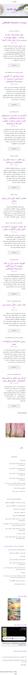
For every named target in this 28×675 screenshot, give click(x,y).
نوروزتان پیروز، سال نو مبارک (19, 488)
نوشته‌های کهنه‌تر (22, 413)
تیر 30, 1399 (14, 271)
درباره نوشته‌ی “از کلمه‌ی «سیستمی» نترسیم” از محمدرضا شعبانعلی (14, 78)
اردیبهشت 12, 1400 (14, 165)
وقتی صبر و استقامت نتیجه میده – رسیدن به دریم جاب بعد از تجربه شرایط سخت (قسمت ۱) (15, 484)
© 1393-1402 (14, 673)
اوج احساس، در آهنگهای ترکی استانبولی (13, 502)
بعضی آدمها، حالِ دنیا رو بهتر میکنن (14, 200)
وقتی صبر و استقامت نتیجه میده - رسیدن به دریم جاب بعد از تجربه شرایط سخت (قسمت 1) (14, 576)
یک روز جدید (14, 9)
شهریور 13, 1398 (14, 347)
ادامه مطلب (12, 65)
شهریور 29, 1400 (14, 84)
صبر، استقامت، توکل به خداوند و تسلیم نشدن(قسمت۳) (17, 474)
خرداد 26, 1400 (14, 126)
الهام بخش (20, 223)
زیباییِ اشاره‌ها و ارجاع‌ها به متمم (14, 343)
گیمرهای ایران (22, 509)
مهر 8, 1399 (14, 203)
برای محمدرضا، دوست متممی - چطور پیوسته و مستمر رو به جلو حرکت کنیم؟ (14, 568)
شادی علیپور (22, 512)
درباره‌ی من (19, 533)
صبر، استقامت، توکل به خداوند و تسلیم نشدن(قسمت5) (17, 563)
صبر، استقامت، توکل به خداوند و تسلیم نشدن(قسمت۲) (17, 479)
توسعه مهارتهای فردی (9, 72)
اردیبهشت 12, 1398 (14, 383)
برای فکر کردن (16, 31)
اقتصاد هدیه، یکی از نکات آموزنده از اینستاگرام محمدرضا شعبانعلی (14, 266)
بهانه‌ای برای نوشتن (19, 72)
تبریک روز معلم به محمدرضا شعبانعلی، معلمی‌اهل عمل (14, 379)
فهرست (13, 2)
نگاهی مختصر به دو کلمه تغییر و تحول (17, 559)
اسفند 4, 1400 (14, 43)
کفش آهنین (22, 460)
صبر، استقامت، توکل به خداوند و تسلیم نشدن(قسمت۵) (17, 464)
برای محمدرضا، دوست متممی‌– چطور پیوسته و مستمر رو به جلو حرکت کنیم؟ (14, 37)
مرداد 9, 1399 (14, 232)
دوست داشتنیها (14, 194)
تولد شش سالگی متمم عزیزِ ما (14, 306)
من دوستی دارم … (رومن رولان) (19, 491)
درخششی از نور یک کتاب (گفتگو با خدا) (17, 581)
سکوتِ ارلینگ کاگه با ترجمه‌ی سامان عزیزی (16, 550)
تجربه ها (11, 31)
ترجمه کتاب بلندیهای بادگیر (19, 584)
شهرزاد (23, 502)
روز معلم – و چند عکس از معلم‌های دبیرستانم (14, 161)
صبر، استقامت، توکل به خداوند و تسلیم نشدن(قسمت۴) (17, 469)
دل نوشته (15, 223)
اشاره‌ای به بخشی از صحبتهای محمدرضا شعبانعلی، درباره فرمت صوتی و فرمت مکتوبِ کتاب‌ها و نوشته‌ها (14, 119)
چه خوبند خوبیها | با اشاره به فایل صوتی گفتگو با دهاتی (14, 228)
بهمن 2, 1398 (14, 310)
